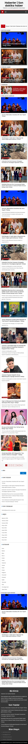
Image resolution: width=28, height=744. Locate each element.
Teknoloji (4, 582)
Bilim (3, 553)
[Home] (2, 12)
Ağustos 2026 (5, 518)
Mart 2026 (4, 527)
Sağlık (3, 579)
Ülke (3, 584)
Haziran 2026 (5, 523)
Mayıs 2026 (4, 525)
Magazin (4, 572)
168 (17, 465)
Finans (3, 560)
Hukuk (3, 565)
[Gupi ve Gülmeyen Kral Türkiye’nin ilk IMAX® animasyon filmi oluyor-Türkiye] (14, 391)
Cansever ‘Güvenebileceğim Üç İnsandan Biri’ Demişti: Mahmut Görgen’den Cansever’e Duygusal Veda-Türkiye (14, 347)
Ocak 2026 (4, 532)
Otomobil (4, 574)
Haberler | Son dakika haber (14, 4)
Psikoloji (4, 577)
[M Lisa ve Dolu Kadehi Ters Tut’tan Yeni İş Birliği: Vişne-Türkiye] (14, 417)
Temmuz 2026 (5, 520)
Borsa (3, 555)
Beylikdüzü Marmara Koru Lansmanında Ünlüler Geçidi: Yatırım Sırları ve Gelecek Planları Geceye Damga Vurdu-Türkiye (14, 186)
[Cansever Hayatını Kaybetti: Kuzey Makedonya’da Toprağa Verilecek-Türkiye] (14, 365)
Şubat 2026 (4, 530)
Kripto (3, 570)
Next (21, 465)
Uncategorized (6, 57)
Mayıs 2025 (4, 535)
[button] (5, 11)
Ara (4, 470)
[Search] (26, 12)
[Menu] (5, 11)
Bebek (3, 550)
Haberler (4, 562)
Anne (3, 548)
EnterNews (18, 742)
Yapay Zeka (4, 589)
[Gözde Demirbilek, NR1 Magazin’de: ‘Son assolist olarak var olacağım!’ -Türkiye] (14, 443)
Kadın (3, 567)
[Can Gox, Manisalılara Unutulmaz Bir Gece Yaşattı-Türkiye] (14, 39)
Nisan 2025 (4, 537)
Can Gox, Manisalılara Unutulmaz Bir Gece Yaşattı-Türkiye (14, 707)
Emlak (3, 558)
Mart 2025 (4, 539)
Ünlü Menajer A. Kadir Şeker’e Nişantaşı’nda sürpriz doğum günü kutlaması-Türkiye (12, 61)
